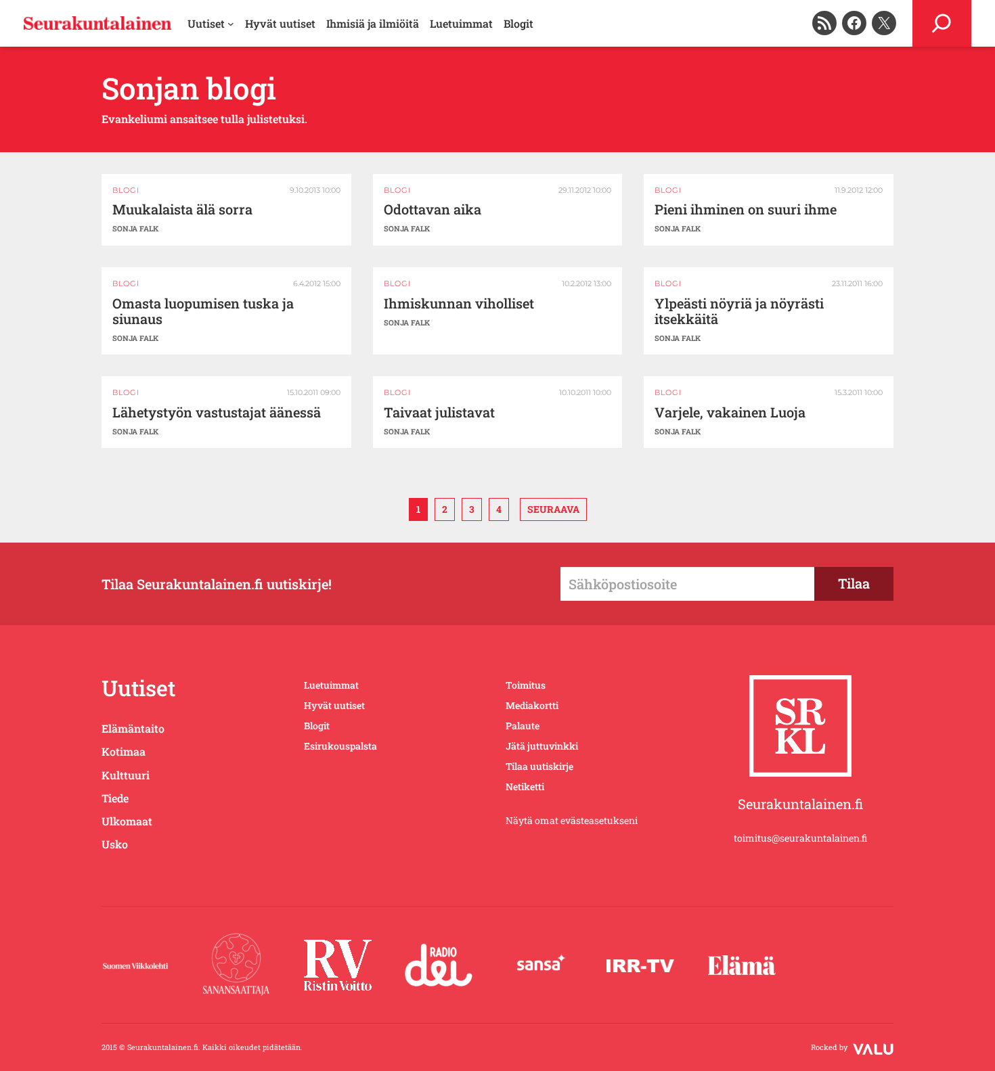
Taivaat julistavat (439, 412)
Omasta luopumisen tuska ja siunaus (203, 311)
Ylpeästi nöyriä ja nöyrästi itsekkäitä (739, 311)
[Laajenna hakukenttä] (941, 23)
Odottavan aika (432, 209)
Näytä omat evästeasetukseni (572, 820)
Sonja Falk (135, 228)
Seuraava (553, 509)
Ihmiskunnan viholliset (459, 303)
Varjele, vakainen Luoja (730, 412)
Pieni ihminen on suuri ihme (746, 209)
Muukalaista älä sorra (182, 209)
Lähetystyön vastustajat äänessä (216, 412)
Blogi (125, 190)
